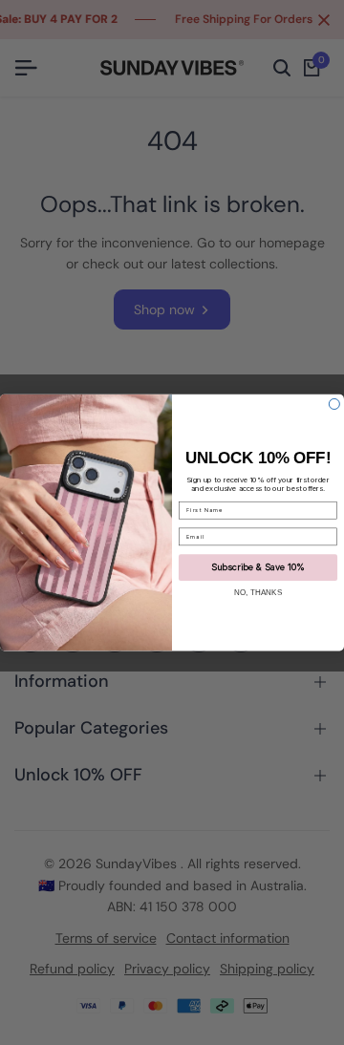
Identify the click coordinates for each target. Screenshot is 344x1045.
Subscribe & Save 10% (258, 567)
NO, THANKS (258, 591)
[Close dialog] (334, 403)
